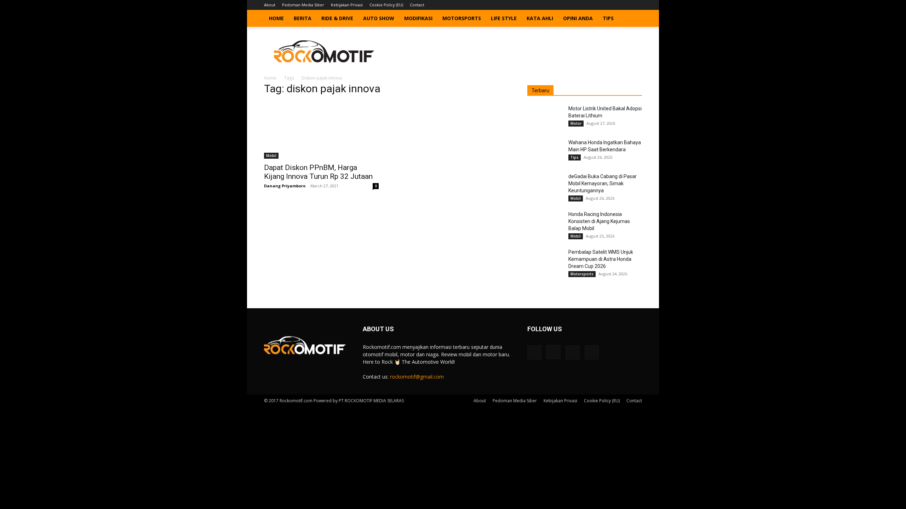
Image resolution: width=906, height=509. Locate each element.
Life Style (504, 18)
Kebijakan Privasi (347, 4)
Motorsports (461, 18)
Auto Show (378, 18)
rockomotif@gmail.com (417, 376)
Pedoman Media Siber (303, 4)
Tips (608, 18)
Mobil (271, 155)
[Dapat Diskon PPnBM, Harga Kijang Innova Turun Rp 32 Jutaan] (321, 130)
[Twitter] (625, 5)
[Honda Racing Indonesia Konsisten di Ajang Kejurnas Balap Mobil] (545, 223)
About (269, 4)
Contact (417, 4)
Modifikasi (418, 18)
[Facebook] (601, 5)
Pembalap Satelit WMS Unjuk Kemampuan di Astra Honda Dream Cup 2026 (600, 259)
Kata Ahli (540, 18)
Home (276, 18)
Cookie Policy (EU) (386, 4)
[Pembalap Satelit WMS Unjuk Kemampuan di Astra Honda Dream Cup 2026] (545, 260)
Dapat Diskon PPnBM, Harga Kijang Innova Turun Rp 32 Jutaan (318, 172)
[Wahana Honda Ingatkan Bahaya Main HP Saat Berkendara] (545, 151)
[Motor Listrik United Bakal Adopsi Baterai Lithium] (545, 117)
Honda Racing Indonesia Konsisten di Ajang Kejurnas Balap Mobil (599, 221)
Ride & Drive (337, 18)
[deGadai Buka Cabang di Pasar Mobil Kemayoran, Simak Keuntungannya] (545, 185)
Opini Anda (578, 18)
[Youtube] (636, 5)
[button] (633, 19)
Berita (302, 18)
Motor (575, 123)
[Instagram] (613, 5)
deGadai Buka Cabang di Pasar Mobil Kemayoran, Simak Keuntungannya (602, 183)
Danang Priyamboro (284, 185)
